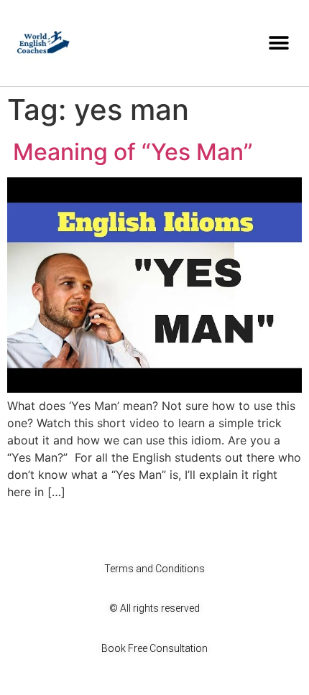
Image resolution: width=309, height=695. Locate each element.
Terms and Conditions (154, 568)
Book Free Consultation (154, 648)
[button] (278, 43)
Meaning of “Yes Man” (130, 152)
